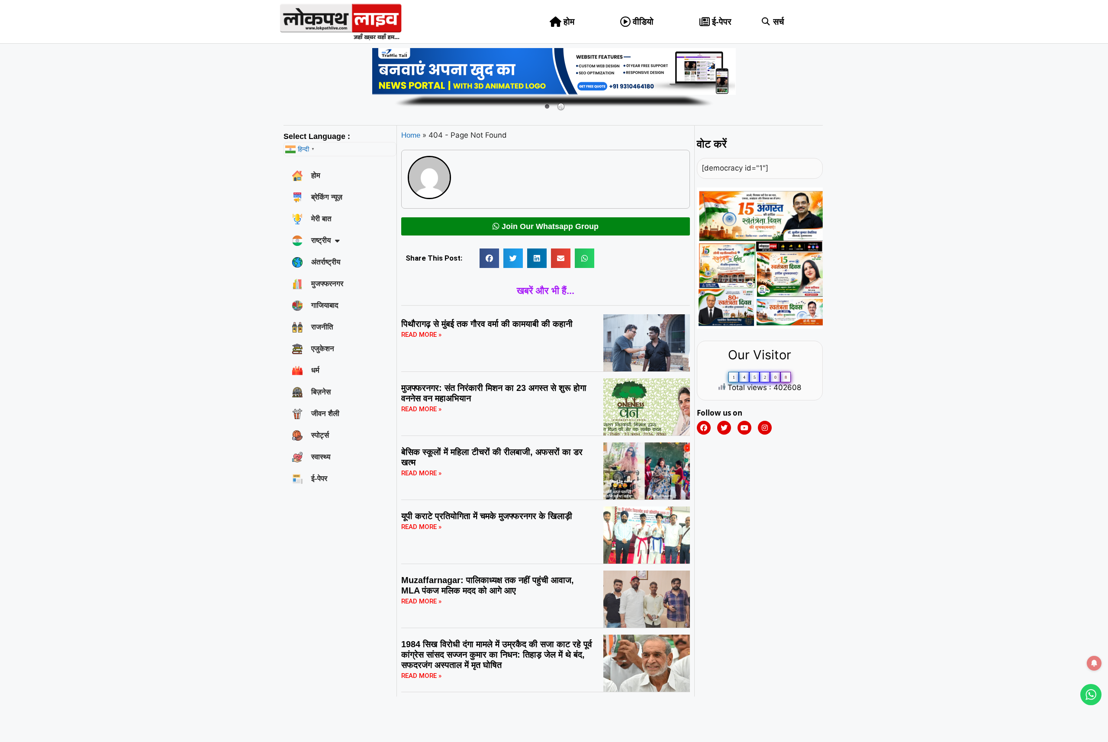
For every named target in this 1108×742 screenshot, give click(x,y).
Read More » (421, 335)
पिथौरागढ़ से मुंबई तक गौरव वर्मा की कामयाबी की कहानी (487, 324)
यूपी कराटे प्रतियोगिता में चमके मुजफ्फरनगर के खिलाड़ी (486, 516)
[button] (766, 22)
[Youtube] (744, 428)
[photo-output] (760, 326)
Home (410, 135)
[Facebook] (704, 428)
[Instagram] (765, 428)
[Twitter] (724, 428)
